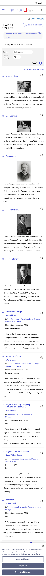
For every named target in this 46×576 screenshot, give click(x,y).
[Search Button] (42, 10)
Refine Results (37, 19)
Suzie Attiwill (11, 503)
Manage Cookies (23, 559)
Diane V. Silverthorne (14, 455)
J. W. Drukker (11, 360)
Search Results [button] (7, 26)
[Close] (43, 546)
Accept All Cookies (23, 572)
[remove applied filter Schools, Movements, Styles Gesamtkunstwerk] (39, 33)
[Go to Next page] (40, 63)
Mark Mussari (11, 410)
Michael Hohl (11, 315)
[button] (3, 76)
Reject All (23, 566)
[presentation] (24, 86)
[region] (23, 559)
